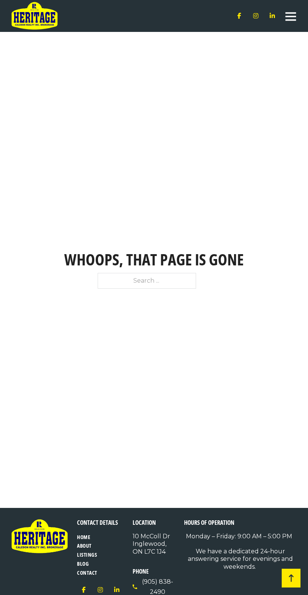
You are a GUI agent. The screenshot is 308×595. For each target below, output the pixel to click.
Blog (83, 563)
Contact (87, 572)
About (84, 545)
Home (83, 537)
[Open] (291, 16)
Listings (87, 554)
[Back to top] (291, 578)
